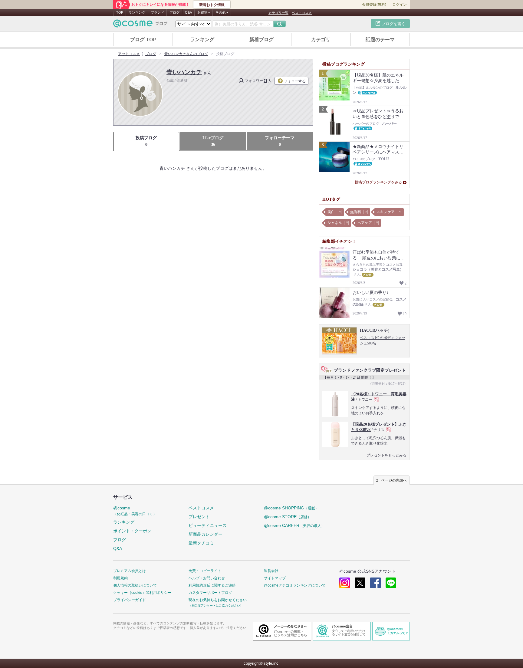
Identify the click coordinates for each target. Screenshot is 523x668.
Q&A (188, 12)
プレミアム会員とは (129, 571)
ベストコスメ (302, 13)
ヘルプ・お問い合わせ (207, 578)
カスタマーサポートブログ (210, 593)
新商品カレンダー (205, 534)
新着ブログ (261, 39)
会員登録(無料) (374, 4)
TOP (119, 12)
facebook (375, 583)
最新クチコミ (201, 543)
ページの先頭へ (394, 480)
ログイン (399, 4)
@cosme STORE (287, 516)
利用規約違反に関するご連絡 (212, 585)
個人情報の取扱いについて (135, 585)
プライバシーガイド (129, 600)
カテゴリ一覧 (278, 13)
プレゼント (199, 516)
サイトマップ (275, 578)
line (391, 583)
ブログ (174, 12)
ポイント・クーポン (132, 530)
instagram (344, 583)
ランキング (137, 12)
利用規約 (120, 578)
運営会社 (271, 571)
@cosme (135, 510)
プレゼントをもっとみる (386, 455)
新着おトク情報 (212, 5)
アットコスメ (129, 54)
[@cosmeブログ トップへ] (140, 23)
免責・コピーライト (205, 571)
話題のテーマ (380, 39)
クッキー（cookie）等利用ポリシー (142, 593)
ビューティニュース (208, 525)
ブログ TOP (143, 39)
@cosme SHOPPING (291, 507)
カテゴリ (321, 39)
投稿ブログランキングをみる (378, 182)
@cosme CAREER (294, 525)
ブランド (157, 12)
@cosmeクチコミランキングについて (295, 585)
